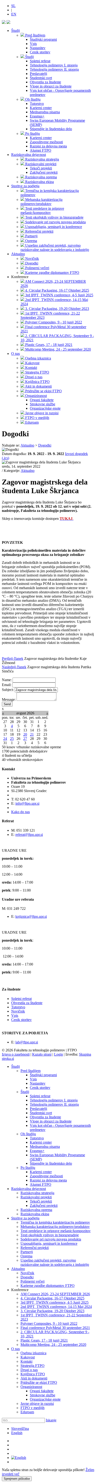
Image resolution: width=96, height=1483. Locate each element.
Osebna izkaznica (33, 1353)
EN (13, 14)
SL (13, 6)
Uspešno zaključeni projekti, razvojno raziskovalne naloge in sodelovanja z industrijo (55, 1262)
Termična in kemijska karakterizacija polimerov (55, 1222)
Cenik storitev (21, 1020)
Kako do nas (20, 812)
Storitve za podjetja (25, 186)
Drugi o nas (29, 1370)
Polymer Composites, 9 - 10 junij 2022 (49, 1323)
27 (25, 739)
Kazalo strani (41, 1054)
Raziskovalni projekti (36, 1197)
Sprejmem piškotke (17, 1478)
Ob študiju (28, 1134)
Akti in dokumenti (34, 1378)
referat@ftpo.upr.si (29, 835)
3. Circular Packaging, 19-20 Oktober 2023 (52, 1311)
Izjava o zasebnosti (16, 1054)
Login (58, 1054)
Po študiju (28, 1168)
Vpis (14, 1015)
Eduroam (27, 1412)
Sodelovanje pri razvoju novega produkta (51, 1239)
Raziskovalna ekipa (35, 1214)
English (16, 1433)
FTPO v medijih (33, 1408)
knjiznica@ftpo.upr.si (31, 916)
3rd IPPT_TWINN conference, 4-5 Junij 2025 (55, 1302)
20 (25, 734)
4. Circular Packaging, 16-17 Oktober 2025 (52, 1298)
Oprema (26, 1256)
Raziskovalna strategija (37, 1193)
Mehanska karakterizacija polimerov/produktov (55, 1227)
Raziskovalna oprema (36, 1210)
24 (5, 739)
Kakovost (28, 1357)
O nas (15, 354)
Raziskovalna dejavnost (28, 155)
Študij (15, 31)
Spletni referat (21, 999)
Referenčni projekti (35, 1248)
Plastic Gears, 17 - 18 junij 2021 (44, 1340)
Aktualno (18, 254)
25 (12, 739)
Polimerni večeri (33, 1281)
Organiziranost (31, 1387)
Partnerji (27, 1252)
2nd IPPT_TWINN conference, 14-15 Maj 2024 (56, 1307)
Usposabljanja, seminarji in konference (49, 1243)
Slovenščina (20, 1429)
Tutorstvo (18, 1007)
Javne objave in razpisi (37, 1404)
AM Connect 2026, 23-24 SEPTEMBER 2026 (55, 1294)
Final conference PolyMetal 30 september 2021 (55, 1328)
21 (32, 734)
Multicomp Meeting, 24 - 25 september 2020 (53, 1345)
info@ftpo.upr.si (27, 803)
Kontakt (26, 1361)
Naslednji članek (14, 667)
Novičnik (18, 1011)
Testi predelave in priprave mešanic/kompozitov (56, 1231)
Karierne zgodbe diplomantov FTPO (48, 1286)
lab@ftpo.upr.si (26, 1042)
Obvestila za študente (26, 1003)
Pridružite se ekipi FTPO (39, 1382)
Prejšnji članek (12, 659)
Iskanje (51, 1420)
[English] (18, 1458)
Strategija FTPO (33, 1366)
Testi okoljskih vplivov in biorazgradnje (50, 1235)
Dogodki (27, 1277)
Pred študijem (31, 1071)
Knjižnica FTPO (33, 1374)
